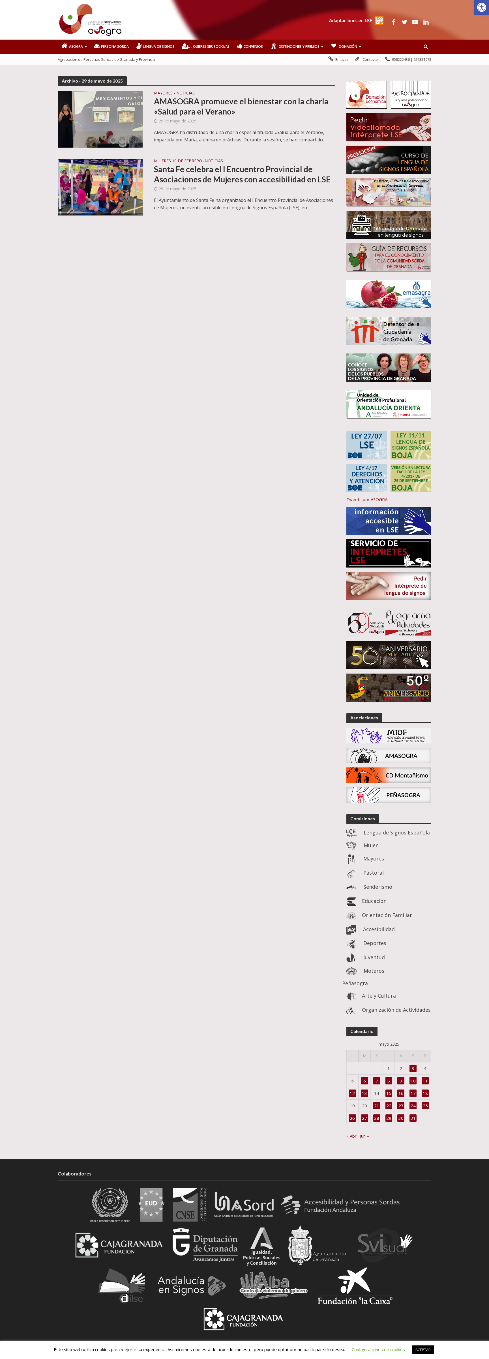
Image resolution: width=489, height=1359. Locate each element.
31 (413, 1118)
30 (401, 1118)
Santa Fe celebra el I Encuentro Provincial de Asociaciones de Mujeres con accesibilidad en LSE (242, 174)
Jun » (364, 1136)
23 (401, 1105)
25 (425, 1105)
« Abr (351, 1136)
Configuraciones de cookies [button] (378, 1349)
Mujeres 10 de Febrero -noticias (188, 161)
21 (376, 1105)
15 (388, 1093)
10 (413, 1081)
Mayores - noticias (174, 93)
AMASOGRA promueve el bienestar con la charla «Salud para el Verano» (241, 106)
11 (425, 1081)
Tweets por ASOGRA (366, 499)
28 (376, 1118)
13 (364, 1093)
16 (401, 1093)
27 (364, 1118)
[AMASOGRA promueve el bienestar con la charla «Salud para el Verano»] (100, 119)
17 (413, 1093)
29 (388, 1118)
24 (413, 1105)
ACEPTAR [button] (423, 1349)
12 (352, 1093)
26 (352, 1118)
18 (425, 1093)
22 (388, 1105)
